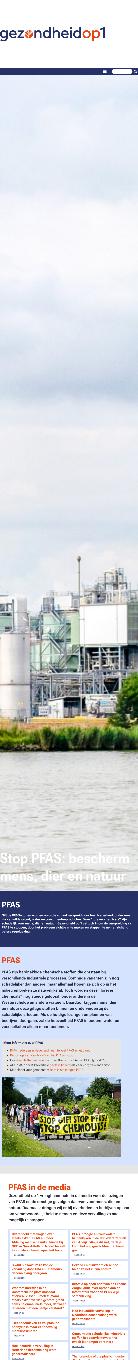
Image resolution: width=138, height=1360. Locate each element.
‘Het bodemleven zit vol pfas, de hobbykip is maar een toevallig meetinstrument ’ (35, 1327)
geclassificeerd (60, 1065)
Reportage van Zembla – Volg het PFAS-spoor (41, 1055)
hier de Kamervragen (31, 1060)
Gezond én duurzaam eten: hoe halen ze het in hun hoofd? (95, 1267)
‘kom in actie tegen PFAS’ (67, 1070)
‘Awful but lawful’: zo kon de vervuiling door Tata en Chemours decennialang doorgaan (37, 1269)
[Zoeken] (135, 71)
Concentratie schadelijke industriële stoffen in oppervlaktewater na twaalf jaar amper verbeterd (98, 1338)
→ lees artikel (18, 1313)
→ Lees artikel (18, 1255)
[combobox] (122, 71)
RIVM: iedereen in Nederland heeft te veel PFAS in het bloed (50, 1050)
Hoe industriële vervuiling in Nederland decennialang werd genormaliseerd (94, 1315)
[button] (105, 71)
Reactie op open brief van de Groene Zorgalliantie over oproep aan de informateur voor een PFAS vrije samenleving (99, 1290)
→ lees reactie (78, 1300)
